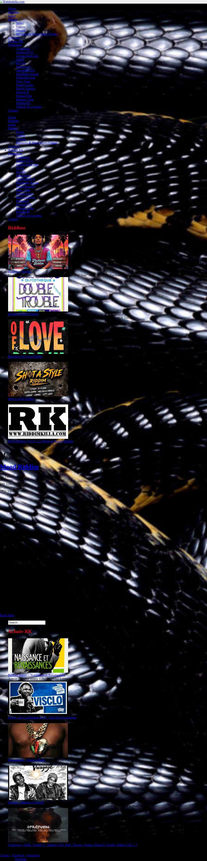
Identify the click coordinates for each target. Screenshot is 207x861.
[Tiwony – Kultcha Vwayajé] (38, 799)
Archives (14, 37)
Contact (13, 110)
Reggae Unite (25, 99)
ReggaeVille (24, 96)
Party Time (23, 81)
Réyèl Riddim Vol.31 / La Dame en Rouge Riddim (40, 441)
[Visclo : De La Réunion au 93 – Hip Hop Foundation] (38, 714)
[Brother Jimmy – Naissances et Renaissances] (38, 671)
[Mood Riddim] (52, 604)
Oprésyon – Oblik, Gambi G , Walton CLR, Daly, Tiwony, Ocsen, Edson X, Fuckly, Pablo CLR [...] (72, 845)
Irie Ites (21, 63)
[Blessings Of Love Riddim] (38, 353)
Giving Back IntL (27, 56)
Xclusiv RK (15, 41)
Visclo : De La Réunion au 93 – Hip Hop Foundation (42, 717)
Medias (12, 19)
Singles (20, 30)
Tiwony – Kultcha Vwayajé (26, 802)
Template (20, 859)
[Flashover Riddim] (38, 268)
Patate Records (25, 77)
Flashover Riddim (19, 271)
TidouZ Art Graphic (29, 107)
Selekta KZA (24, 52)
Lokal (12, 16)
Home (12, 8)
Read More (7, 615)
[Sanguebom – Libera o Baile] (38, 756)
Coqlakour (23, 48)
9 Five (20, 59)
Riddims (13, 12)
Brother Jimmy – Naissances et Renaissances (36, 675)
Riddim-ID (23, 103)
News (20, 23)
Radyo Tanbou (25, 88)
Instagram (33, 855)
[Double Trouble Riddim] (38, 310)
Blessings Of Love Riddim (25, 356)
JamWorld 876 (25, 70)
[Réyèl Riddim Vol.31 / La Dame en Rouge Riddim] (38, 437)
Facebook (18, 855)
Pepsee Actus (24, 85)
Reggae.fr (22, 92)
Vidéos (20, 26)
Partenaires (15, 45)
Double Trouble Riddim (23, 314)
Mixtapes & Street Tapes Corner (36, 34)
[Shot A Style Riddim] (38, 395)
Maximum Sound (27, 74)
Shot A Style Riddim (21, 399)
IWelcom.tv (23, 67)
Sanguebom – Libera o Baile (26, 760)
